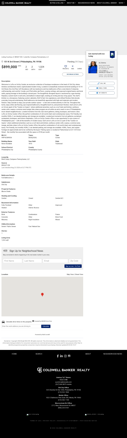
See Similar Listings (73, 74)
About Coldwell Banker (107, 3)
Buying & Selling (57, 4)
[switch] (65, 68)
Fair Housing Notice (88, 420)
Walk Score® (46, 334)
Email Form (103, 88)
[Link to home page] (17, 3)
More (122, 4)
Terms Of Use (35, 420)
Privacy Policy (49, 420)
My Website (103, 93)
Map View (70, 274)
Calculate (46, 326)
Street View (79, 274)
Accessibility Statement (67, 420)
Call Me (103, 83)
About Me (71, 4)
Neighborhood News (86, 3)
